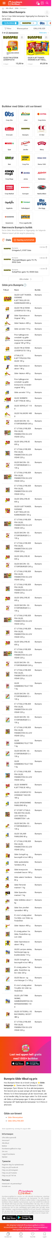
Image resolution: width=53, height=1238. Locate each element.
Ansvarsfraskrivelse (10, 1227)
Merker (4, 1146)
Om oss (5, 1151)
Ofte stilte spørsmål (9, 1137)
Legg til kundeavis (8, 1154)
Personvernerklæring (40, 1227)
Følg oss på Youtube (9, 1173)
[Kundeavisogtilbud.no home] (15, 3)
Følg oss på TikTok (9, 1175)
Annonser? (6, 1140)
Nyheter (4, 1157)
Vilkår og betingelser (25, 1227)
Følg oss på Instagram (10, 1170)
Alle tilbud (9, 8)
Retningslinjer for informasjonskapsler (26, 1229)
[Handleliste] (42, 3)
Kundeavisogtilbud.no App (11, 1149)
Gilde (16, 8)
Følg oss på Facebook (10, 1167)
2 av (10, 33)
